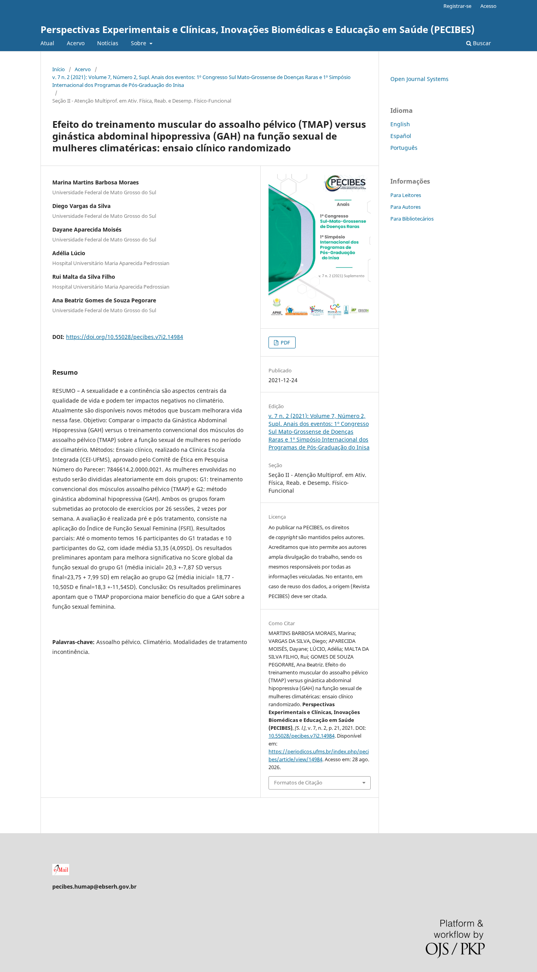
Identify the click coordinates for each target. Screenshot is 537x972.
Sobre (139, 43)
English (400, 124)
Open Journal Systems (419, 79)
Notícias (107, 43)
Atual (47, 43)
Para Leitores (405, 195)
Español (400, 136)
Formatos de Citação (298, 782)
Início (58, 69)
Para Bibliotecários (412, 218)
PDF (285, 342)
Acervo (76, 43)
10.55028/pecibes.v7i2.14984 (301, 735)
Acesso (488, 5)
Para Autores (405, 206)
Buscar (481, 43)
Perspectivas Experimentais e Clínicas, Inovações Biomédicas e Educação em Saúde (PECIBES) (257, 29)
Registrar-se (457, 5)
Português (403, 147)
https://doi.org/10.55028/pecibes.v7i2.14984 (124, 337)
